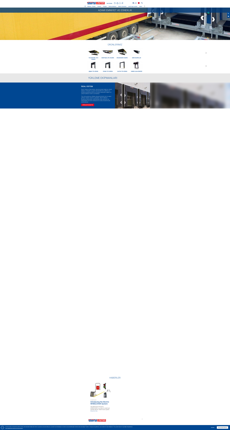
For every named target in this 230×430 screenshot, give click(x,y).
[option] (91, 6)
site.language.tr (139, 3)
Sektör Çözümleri (122, 6)
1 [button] (112, 38)
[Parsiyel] (115, 3)
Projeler (105, 6)
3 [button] (115, 38)
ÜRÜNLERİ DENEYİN (87, 105)
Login (135, 3)
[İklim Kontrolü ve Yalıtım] (117, 3)
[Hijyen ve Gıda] (122, 3)
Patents (99, 6)
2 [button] (114, 38)
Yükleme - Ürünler (91, 6)
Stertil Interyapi (95, 3)
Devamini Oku (93, 411)
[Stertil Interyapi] (85, 6)
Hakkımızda (142, 6)
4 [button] (117, 38)
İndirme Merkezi (112, 6)
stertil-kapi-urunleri (132, 6)
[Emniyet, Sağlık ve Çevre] (120, 3)
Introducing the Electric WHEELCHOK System (99, 403)
